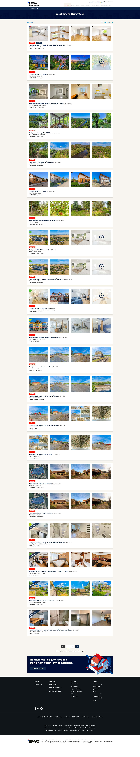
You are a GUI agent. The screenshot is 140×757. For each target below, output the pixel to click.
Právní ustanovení (49, 727)
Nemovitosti (67, 5)
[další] (77, 646)
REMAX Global (41, 716)
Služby (77, 5)
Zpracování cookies (90, 725)
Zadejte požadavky (38, 668)
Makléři (82, 5)
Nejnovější (30, 22)
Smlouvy (92, 730)
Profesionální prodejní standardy (87, 727)
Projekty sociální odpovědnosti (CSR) (97, 697)
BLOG (94, 691)
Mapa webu (85, 730)
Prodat (72, 5)
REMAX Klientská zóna (97, 716)
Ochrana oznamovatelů (60, 727)
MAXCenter (67, 716)
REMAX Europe (58, 716)
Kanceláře (88, 5)
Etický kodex (47, 725)
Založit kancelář (104, 5)
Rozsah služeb (74, 686)
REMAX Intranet (85, 716)
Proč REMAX (74, 684)
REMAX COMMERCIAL (76, 691)
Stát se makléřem (95, 5)
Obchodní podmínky (57, 725)
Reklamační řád (68, 725)
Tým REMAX (96, 689)
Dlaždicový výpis (108, 22)
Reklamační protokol (79, 725)
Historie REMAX (96, 686)
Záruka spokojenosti (75, 730)
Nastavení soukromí (73, 727)
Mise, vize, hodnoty (97, 684)
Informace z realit (97, 694)
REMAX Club (74, 696)
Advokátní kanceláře (63, 730)
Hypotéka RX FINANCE (76, 689)
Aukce (72, 694)
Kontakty (95, 700)
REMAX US (49, 716)
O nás (110, 5)
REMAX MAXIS (75, 716)
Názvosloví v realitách (51, 730)
